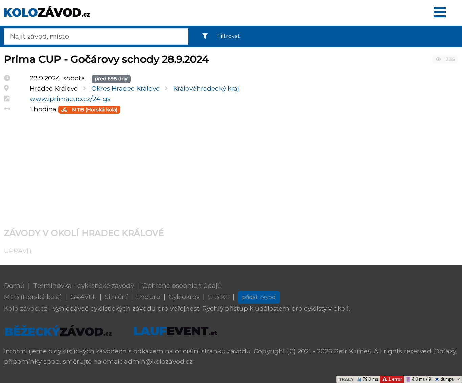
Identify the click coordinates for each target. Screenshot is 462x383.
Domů (14, 286)
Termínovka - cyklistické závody (83, 286)
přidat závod (259, 297)
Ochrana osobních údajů (182, 286)
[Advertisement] (207, 167)
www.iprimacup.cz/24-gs (70, 99)
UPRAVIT (18, 251)
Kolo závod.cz (25, 308)
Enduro (148, 297)
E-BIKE (218, 297)
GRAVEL (83, 297)
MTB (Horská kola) (94, 110)
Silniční (116, 297)
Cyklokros (184, 297)
